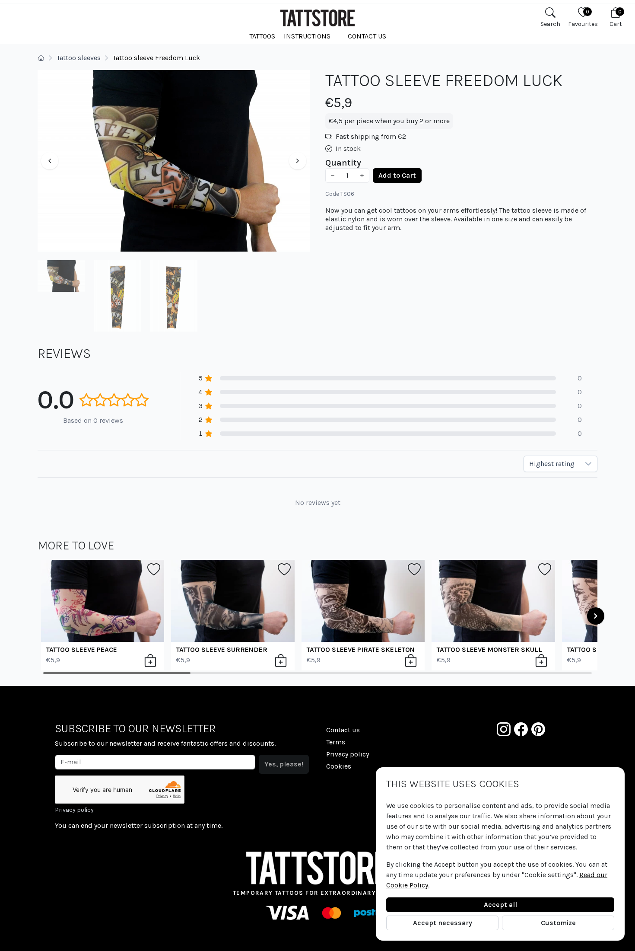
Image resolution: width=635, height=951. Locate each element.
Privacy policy (74, 810)
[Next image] (297, 160)
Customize (558, 923)
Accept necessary (442, 923)
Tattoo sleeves (79, 58)
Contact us (367, 36)
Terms (335, 742)
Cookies (338, 766)
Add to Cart (397, 175)
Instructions (307, 36)
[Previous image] (49, 160)
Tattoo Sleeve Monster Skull (489, 649)
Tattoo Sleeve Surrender (221, 649)
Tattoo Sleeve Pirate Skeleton (361, 649)
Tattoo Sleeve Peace (81, 649)
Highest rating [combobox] (552, 464)
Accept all (500, 904)
